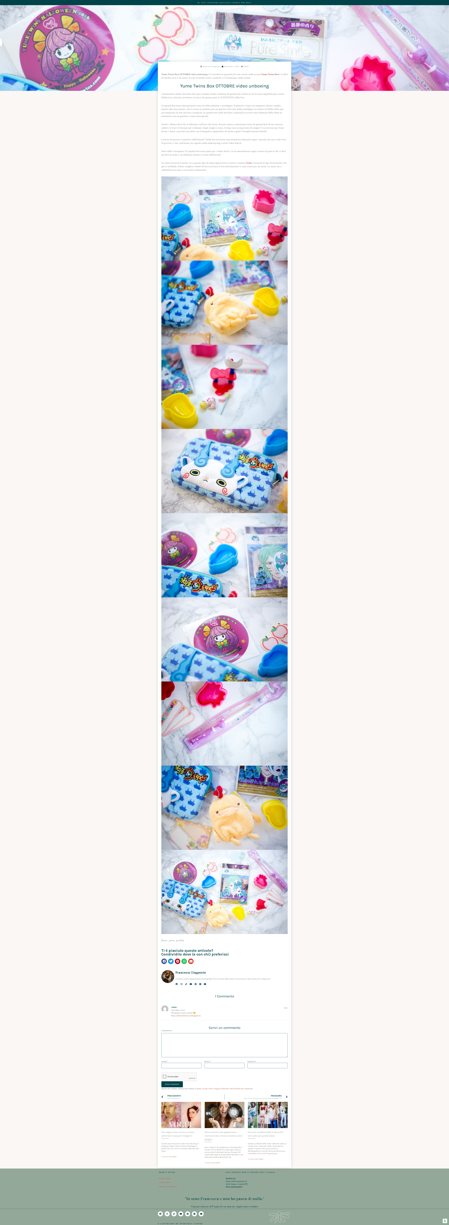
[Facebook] (176, 984)
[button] (164, 961)
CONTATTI (279, 10)
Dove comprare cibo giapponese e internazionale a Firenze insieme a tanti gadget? (223, 1136)
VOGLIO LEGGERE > (169, 1156)
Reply (286, 1008)
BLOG (185, 10)
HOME (161, 10)
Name (164, 1061)
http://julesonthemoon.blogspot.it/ (186, 1016)
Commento (166, 1031)
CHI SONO (173, 10)
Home (209, 46)
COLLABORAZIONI (261, 10)
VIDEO (246, 66)
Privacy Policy (165, 1179)
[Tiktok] (186, 984)
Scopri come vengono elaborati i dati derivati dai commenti (227, 1089)
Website (251, 1061)
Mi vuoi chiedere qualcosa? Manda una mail (224, 3)
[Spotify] (200, 984)
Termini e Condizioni (168, 1186)
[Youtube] (190, 984)
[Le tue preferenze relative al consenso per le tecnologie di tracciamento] (445, 1221)
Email (207, 1061)
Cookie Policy (164, 1183)
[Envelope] (204, 984)
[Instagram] (181, 984)
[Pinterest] (195, 984)
